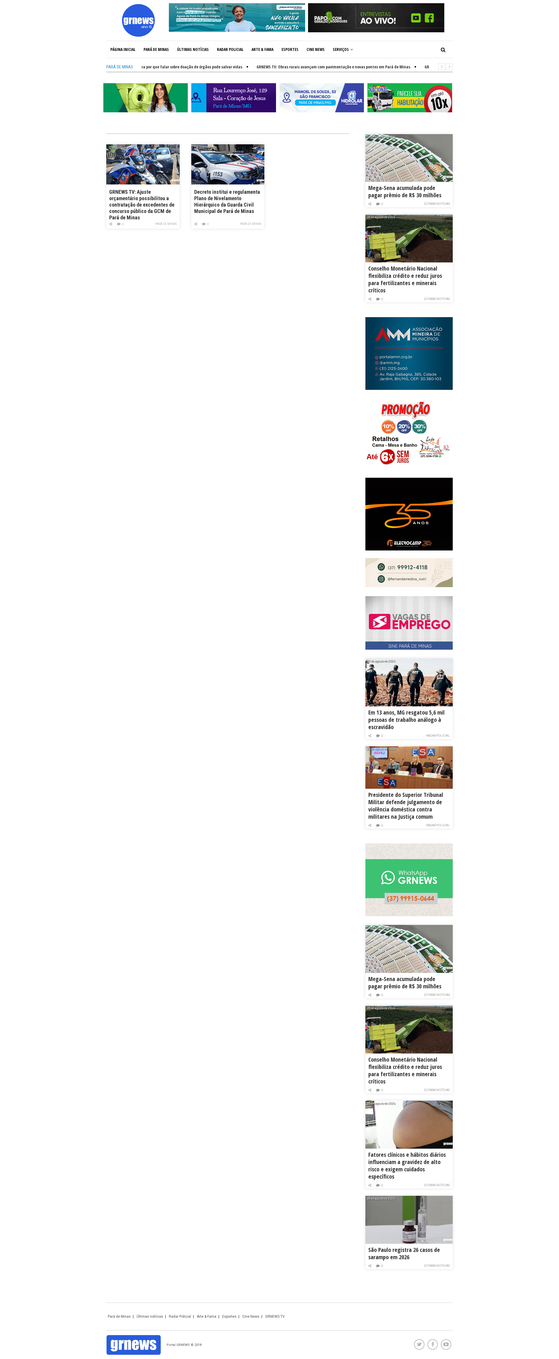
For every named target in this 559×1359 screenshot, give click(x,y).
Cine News (316, 49)
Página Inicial (122, 49)
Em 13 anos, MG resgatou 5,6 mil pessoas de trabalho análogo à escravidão (406, 719)
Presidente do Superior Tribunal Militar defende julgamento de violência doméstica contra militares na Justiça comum (405, 805)
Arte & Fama (262, 49)
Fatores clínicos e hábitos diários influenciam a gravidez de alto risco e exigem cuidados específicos (407, 1165)
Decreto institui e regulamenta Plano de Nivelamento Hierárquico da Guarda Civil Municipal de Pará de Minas (227, 201)
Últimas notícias (193, 49)
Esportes (290, 49)
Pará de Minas (156, 49)
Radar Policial (230, 49)
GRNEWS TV (275, 1316)
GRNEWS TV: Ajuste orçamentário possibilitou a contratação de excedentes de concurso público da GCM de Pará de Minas (141, 204)
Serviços (341, 49)
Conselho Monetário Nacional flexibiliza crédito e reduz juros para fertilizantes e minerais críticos (405, 279)
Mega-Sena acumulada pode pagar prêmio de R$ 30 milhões (404, 191)
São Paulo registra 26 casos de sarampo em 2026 (404, 1253)
